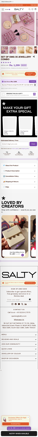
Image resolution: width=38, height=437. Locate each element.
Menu (4, 334)
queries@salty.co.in (19, 316)
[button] (6, 62)
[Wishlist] (32, 9)
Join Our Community (11, 344)
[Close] (28, 417)
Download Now (29, 73)
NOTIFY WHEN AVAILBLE (19, 433)
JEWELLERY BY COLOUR (11, 353)
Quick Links (7, 349)
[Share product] (33, 57)
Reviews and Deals (10, 339)
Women (7, 9)
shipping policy (25, 148)
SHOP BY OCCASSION (10, 358)
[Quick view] (22, 254)
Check (33, 144)
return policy (15, 148)
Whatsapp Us (19, 320)
